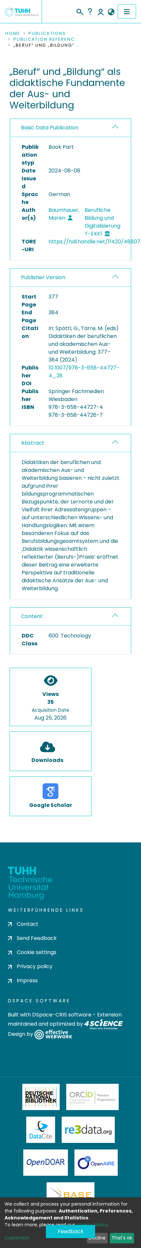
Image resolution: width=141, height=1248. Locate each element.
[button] (111, 12)
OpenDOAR (46, 1162)
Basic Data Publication (49, 127)
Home (12, 33)
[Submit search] (79, 11)
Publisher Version (43, 277)
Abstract (32, 443)
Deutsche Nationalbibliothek (41, 1097)
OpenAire (96, 1162)
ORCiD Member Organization (92, 1097)
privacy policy (92, 1224)
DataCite (41, 1130)
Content (32, 616)
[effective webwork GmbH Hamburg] (53, 1034)
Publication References (46, 39)
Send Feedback (37, 938)
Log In (100, 11)
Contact (27, 924)
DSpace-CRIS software (61, 1014)
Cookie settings (36, 952)
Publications (47, 33)
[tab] (70, 128)
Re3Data (88, 1130)
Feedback (71, 1231)
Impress (27, 980)
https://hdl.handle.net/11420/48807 (94, 241)
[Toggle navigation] (127, 11)
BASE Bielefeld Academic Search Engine (70, 1195)
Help (89, 11)
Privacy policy (34, 966)
